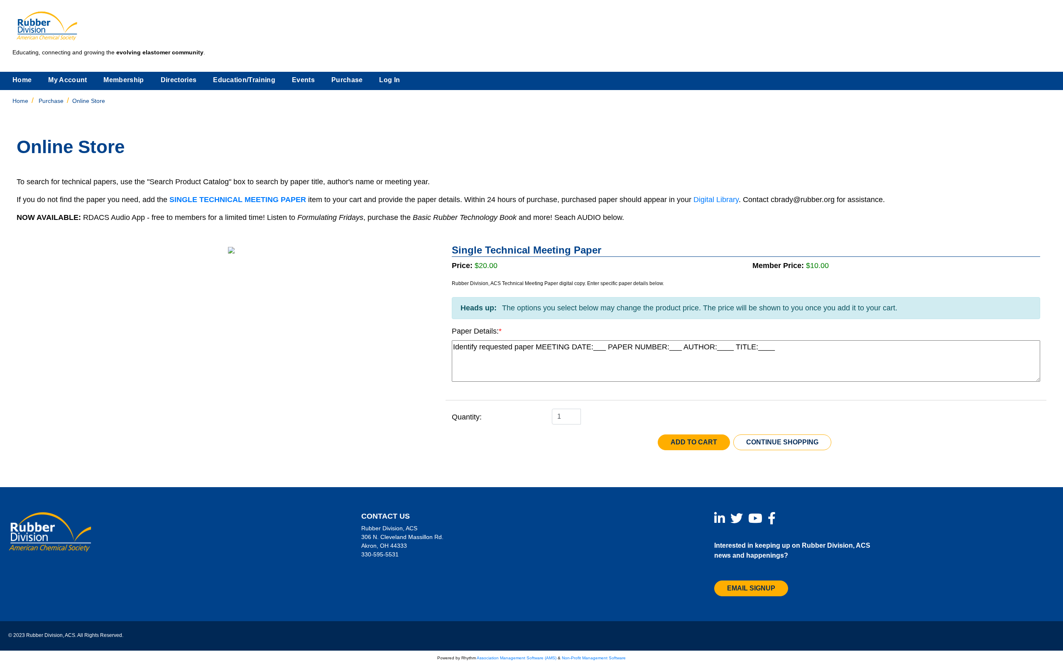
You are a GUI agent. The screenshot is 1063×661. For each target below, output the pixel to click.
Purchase (347, 79)
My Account (67, 79)
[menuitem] (22, 81)
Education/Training (244, 79)
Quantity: (467, 417)
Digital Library (716, 199)
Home (22, 79)
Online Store (88, 101)
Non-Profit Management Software (594, 658)
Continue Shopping (782, 442)
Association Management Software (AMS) (516, 658)
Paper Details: (475, 331)
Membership (123, 79)
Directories (179, 79)
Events (303, 79)
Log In (389, 79)
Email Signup (751, 588)
